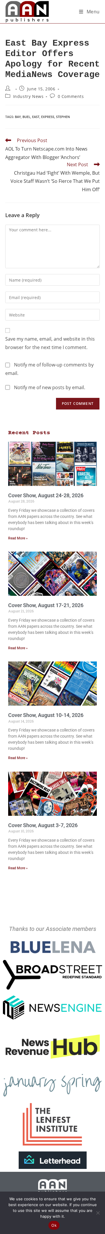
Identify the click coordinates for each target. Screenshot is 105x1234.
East (35, 117)
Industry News (28, 96)
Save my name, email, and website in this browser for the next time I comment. (50, 343)
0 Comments (71, 96)
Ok (54, 1225)
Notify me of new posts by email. (49, 387)
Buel (26, 117)
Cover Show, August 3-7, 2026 (43, 825)
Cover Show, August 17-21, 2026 (45, 605)
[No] (98, 1213)
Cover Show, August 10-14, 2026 (45, 715)
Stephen (63, 117)
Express (47, 117)
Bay (18, 117)
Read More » (18, 538)
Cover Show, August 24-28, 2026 (45, 495)
